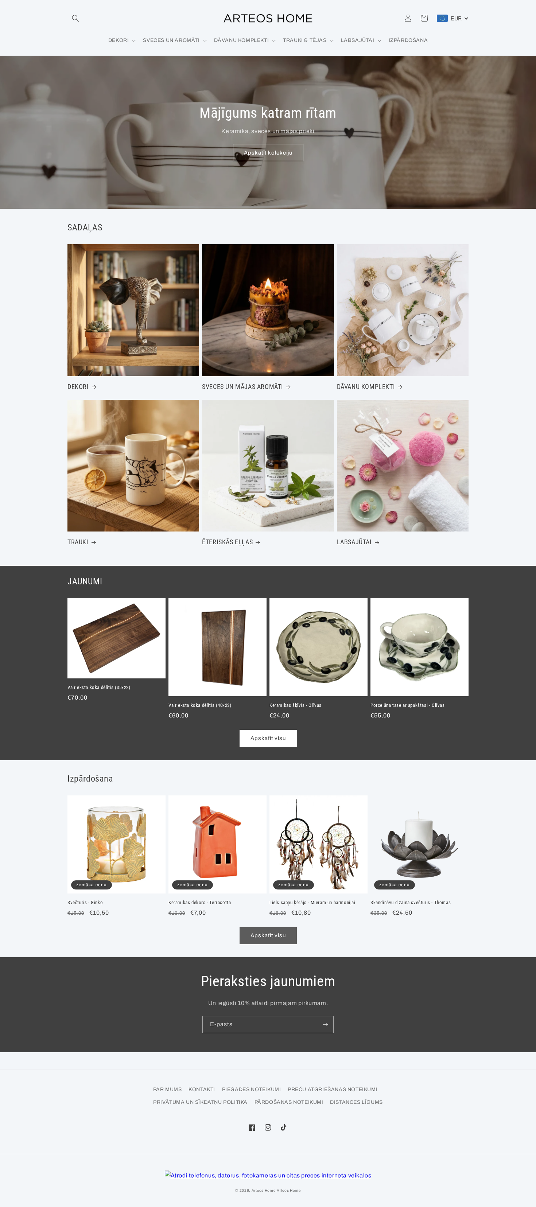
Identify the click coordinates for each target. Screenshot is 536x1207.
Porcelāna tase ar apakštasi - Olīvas (407, 705)
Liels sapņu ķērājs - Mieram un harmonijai (312, 902)
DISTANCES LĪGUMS (356, 1102)
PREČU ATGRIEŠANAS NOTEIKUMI (332, 1089)
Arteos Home (264, 1190)
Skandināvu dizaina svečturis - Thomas (410, 902)
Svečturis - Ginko (85, 902)
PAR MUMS (167, 1089)
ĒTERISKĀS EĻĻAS (227, 542)
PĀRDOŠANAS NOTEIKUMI (289, 1102)
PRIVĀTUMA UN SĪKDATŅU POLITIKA (200, 1102)
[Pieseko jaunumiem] (325, 1024)
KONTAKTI (202, 1089)
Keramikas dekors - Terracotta (199, 902)
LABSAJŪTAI (354, 542)
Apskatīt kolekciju (268, 153)
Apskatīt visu (268, 738)
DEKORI (78, 386)
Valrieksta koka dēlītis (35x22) (99, 687)
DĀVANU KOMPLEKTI (366, 386)
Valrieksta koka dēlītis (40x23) (200, 705)
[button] (75, 18)
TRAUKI (78, 542)
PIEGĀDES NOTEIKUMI (251, 1089)
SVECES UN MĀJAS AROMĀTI (242, 386)
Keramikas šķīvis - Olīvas (295, 705)
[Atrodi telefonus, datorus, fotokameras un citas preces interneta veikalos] (268, 1176)
